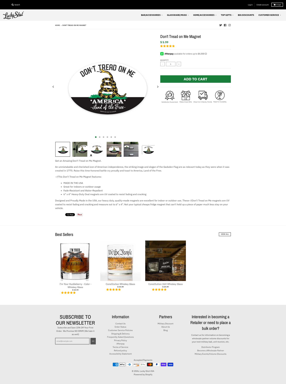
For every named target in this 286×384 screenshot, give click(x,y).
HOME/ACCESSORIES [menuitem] (203, 15)
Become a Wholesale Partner (210, 350)
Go (93, 341)
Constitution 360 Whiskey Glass (165, 283)
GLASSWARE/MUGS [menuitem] (177, 15)
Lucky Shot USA (147, 371)
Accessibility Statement (120, 353)
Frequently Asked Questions (120, 337)
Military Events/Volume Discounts (210, 354)
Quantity (164, 60)
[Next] (157, 87)
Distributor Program (210, 347)
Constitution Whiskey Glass (120, 283)
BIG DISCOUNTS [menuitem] (246, 15)
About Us (165, 327)
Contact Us (120, 323)
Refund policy (120, 350)
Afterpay (120, 343)
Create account (263, 5)
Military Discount (165, 323)
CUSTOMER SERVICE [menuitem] (268, 15)
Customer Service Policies (120, 330)
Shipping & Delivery (120, 333)
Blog (165, 330)
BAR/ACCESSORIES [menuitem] (151, 15)
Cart (278, 5)
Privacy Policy (120, 340)
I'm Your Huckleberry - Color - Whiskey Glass (75, 285)
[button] (167, 46)
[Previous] (53, 87)
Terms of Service (120, 347)
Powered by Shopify (143, 374)
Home (57, 25)
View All (225, 234)
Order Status (120, 327)
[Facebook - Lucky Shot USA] (225, 25)
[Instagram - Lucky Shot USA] (229, 25)
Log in (250, 5)
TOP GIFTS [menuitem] (226, 15)
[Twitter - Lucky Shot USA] (220, 25)
